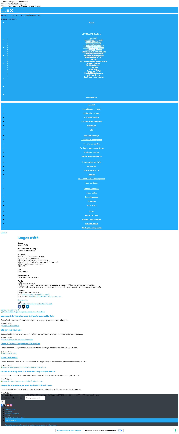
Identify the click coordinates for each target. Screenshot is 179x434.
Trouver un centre (91, 144)
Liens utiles (94, 63)
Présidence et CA (91, 171)
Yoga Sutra (91, 205)
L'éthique (91, 126)
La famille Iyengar (91, 113)
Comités (93, 59)
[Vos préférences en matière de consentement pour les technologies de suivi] (175, 430)
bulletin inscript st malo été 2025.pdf (36, 304)
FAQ (91, 130)
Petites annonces (93, 61)
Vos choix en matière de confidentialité (100, 430)
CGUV (7, 415)
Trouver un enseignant (93, 48)
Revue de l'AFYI (94, 71)
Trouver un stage (93, 46)
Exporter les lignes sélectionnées (14, 2)
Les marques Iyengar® (91, 121)
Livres (93, 69)
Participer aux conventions (94, 52)
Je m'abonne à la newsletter (13, 398)
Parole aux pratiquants (92, 156)
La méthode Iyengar (94, 40)
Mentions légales (12, 413)
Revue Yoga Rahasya (91, 220)
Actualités (93, 56)
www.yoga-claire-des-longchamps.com (45, 297)
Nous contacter (91, 183)
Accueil (93, 38)
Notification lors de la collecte (69, 430)
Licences (8, 411)
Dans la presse (91, 197)
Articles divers (93, 75)
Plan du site (10, 410)
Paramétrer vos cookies (14, 417)
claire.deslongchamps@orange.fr (35, 295)
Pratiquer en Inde (91, 152)
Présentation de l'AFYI (93, 54)
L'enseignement (93, 44)
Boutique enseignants (94, 77)
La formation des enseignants (91, 179)
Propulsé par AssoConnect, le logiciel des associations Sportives (31, 425)
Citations (94, 67)
